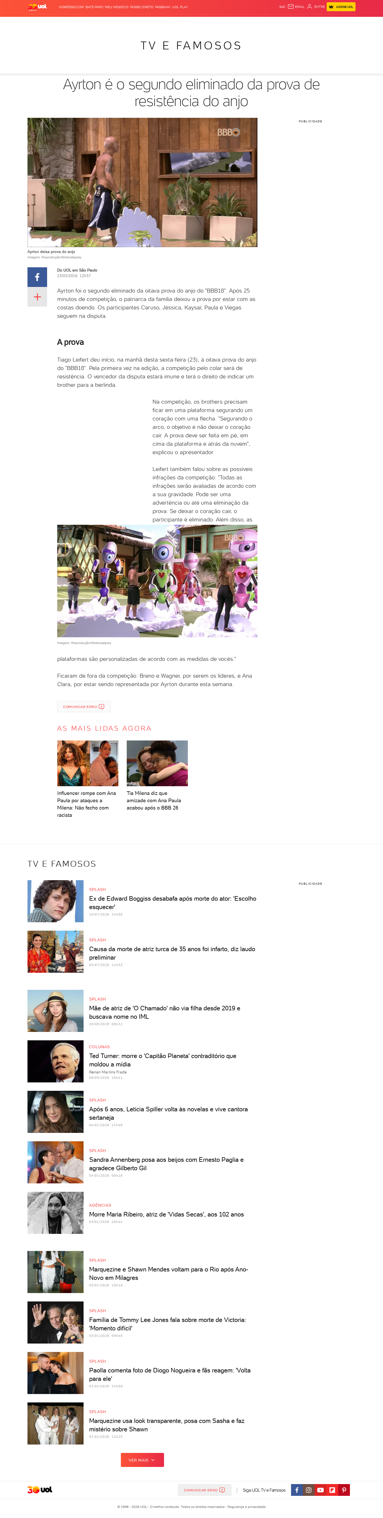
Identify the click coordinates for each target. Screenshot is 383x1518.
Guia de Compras (345, 22)
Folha (162, 22)
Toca (322, 22)
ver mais (139, 1460)
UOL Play (180, 7)
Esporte (178, 22)
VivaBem (232, 22)
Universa (214, 22)
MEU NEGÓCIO (116, 7)
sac (282, 7)
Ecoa (255, 22)
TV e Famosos (191, 45)
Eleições (72, 22)
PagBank (162, 7)
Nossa (289, 22)
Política (109, 22)
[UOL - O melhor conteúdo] (37, 7)
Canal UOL (271, 22)
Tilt (246, 22)
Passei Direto (141, 7)
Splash (196, 22)
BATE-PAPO (94, 7)
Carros (127, 22)
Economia (145, 22)
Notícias (91, 22)
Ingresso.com (71, 7)
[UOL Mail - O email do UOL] (296, 6)
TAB (300, 22)
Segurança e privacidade (245, 1507)
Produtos (38, 22)
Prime (310, 22)
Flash (55, 22)
